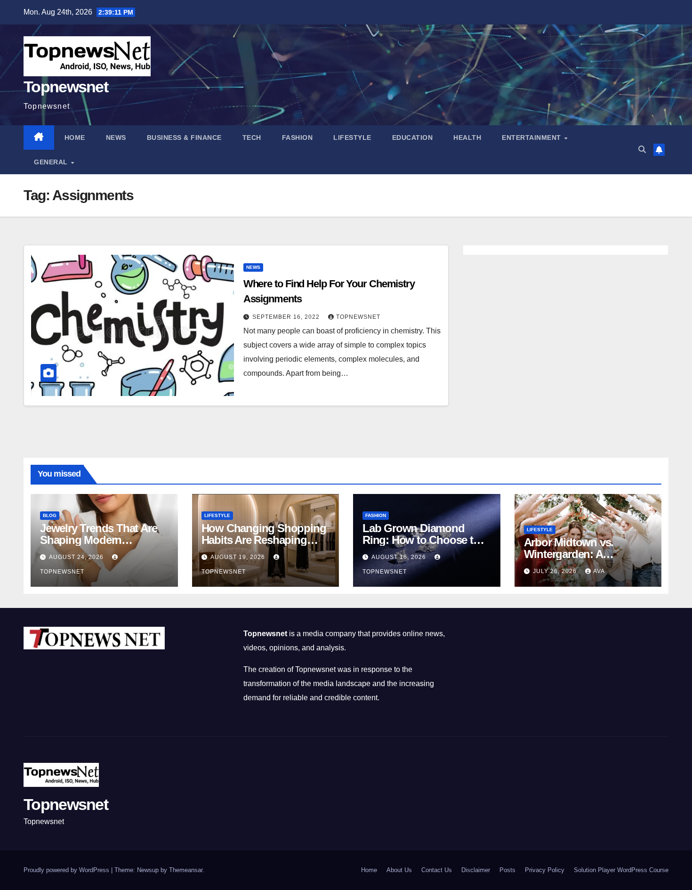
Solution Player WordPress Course (621, 870)
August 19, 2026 (238, 557)
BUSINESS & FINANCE (184, 137)
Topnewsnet (66, 87)
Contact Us (436, 870)
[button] (642, 150)
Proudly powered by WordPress (67, 870)
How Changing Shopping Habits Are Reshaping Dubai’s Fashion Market (263, 540)
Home (74, 137)
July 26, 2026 (556, 571)
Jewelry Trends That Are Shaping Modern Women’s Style (98, 540)
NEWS (116, 137)
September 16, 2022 (287, 317)
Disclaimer (475, 870)
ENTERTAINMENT (532, 137)
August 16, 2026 (399, 557)
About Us (399, 870)
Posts (507, 870)
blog (49, 515)
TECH (251, 137)
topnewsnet (358, 317)
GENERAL (52, 162)
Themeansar (185, 870)
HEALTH (467, 137)
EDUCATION (412, 137)
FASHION (297, 137)
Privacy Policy (544, 870)
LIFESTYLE (352, 137)
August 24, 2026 (77, 557)
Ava (599, 571)
